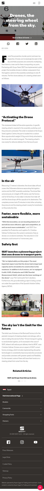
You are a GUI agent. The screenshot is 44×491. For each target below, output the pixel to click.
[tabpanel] (22, 161)
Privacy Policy (7, 478)
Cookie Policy (7, 464)
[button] (22, 95)
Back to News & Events (21, 38)
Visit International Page (12, 396)
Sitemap (5, 471)
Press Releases (8, 450)
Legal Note (6, 457)
